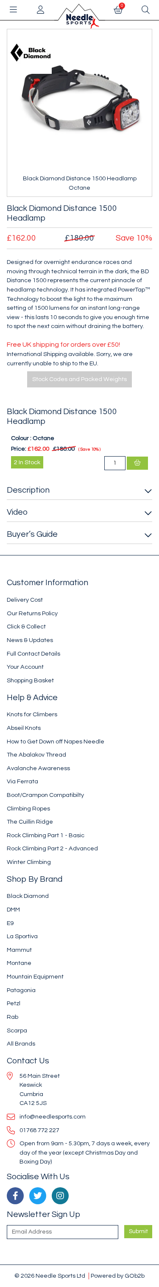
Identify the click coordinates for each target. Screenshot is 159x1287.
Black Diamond (28, 896)
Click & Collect (26, 626)
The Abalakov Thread (36, 754)
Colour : (21, 438)
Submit (138, 1231)
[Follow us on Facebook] (15, 1195)
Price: (18, 449)
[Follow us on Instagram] (60, 1195)
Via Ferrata (22, 781)
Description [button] (28, 490)
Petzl (13, 1003)
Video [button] (17, 512)
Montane (19, 963)
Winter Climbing (29, 862)
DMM (13, 909)
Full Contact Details (33, 654)
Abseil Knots (24, 728)
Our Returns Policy (32, 613)
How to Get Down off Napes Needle (55, 741)
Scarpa (17, 1030)
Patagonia (21, 990)
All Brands (21, 1043)
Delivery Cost (25, 600)
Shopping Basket (30, 680)
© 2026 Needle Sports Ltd (49, 1276)
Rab (12, 1017)
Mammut (19, 950)
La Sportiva (22, 936)
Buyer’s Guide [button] (32, 534)
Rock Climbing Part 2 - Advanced (52, 848)
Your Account (25, 667)
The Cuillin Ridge (30, 822)
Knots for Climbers (32, 714)
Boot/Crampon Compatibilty (45, 795)
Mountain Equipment (35, 976)
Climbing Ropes (28, 808)
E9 (10, 923)
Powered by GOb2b (118, 1276)
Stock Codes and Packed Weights (79, 379)
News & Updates (30, 640)
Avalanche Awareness (38, 768)
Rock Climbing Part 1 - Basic (45, 835)
